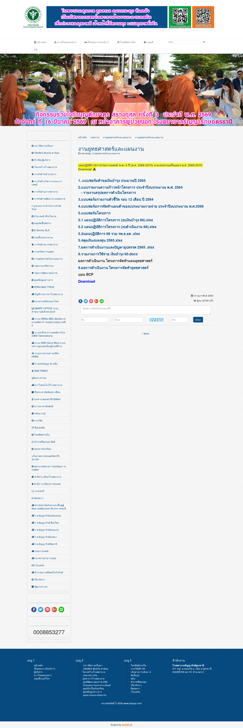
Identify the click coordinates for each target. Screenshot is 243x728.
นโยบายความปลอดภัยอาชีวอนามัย (46, 457)
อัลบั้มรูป (135, 675)
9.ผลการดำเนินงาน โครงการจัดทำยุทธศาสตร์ (113, 267)
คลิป (133, 678)
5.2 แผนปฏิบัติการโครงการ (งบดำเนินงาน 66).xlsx (117, 226)
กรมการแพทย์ (41, 551)
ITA (35, 49)
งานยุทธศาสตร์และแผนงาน (48, 258)
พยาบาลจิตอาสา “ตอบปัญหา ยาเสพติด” (49, 468)
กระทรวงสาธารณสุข (45, 558)
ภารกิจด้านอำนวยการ (45, 174)
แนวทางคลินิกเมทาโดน (46, 301)
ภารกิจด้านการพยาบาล (46, 191)
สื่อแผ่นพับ (39, 427)
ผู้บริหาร (38, 672)
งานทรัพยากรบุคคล (44, 251)
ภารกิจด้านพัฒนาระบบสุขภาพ (49, 198)
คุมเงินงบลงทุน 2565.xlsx (102, 240)
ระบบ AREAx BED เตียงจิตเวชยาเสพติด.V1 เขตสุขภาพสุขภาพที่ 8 (49, 322)
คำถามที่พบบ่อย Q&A (44, 441)
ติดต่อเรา (38, 498)
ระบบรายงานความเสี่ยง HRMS (45, 355)
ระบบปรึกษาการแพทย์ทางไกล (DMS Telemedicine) (48, 334)
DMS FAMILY (41, 370)
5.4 (80, 240)
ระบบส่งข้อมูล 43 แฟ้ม (46, 363)
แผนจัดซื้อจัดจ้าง (42, 223)
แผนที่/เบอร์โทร (42, 678)
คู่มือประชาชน (39, 377)
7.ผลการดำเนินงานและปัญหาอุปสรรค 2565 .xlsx (116, 247)
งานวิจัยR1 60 (138, 668)
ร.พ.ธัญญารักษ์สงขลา (45, 536)
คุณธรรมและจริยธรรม (94, 695)
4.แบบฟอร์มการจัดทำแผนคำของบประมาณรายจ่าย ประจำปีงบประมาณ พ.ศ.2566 (141, 206)
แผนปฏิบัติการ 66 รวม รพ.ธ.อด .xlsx (111, 233)
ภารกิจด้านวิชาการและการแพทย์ (47, 182)
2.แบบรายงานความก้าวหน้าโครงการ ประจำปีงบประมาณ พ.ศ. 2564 (130, 187)
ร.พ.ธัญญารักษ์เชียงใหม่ (46, 522)
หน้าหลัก (41, 42)
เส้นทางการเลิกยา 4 (141, 672)
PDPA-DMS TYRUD (43, 287)
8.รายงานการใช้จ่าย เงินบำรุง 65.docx (108, 253)
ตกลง (198, 319)
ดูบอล (218, 17)
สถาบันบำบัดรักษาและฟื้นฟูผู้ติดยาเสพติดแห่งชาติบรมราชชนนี (49, 506)
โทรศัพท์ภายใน (127, 42)
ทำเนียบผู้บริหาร (42, 159)
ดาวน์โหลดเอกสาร (66, 42)
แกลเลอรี (39, 491)
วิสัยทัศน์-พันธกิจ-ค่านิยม (46, 152)
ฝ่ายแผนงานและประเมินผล (97, 685)
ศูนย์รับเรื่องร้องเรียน (93, 688)
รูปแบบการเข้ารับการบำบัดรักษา (46, 207)
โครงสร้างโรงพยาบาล (45, 167)
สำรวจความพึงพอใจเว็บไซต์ (48, 572)
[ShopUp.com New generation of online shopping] (127, 724)
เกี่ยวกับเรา (39, 579)
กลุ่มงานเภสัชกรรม (44, 265)
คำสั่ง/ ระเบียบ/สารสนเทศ (47, 483)
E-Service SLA (41, 230)
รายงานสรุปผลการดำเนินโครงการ (109, 192)
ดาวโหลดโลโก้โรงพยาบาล (48, 385)
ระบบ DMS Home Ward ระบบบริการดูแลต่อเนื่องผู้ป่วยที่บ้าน (48, 344)
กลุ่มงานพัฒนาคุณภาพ (45, 272)
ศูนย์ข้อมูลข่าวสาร (43, 280)
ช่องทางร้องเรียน (42, 448)
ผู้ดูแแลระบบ (40, 586)
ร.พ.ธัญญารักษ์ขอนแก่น (46, 529)
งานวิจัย (38, 420)
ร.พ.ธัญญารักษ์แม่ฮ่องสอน (47, 515)
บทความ (95, 137)
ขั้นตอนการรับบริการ (98, 42)
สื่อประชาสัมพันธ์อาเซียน (47, 392)
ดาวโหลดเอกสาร (43, 675)
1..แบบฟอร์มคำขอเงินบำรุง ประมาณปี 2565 (113, 180)
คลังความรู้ (39, 413)
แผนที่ (149, 42)
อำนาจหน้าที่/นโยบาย (45, 216)
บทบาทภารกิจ (90, 675)
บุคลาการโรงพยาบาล (93, 678)
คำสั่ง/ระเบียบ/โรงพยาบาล (47, 476)
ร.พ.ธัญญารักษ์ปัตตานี (45, 544)
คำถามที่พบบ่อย (138, 681)
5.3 (80, 233)
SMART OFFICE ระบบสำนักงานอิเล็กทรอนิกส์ (45, 310)
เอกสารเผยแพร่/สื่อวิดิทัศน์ (47, 399)
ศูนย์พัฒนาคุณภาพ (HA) (95, 681)
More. (146, 333)
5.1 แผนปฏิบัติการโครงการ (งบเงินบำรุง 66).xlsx (115, 219)
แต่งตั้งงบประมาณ (43, 237)
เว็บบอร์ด (39, 565)
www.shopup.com (132, 703)
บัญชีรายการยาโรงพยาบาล (48, 294)
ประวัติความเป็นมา (44, 145)
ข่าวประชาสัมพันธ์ (43, 406)
